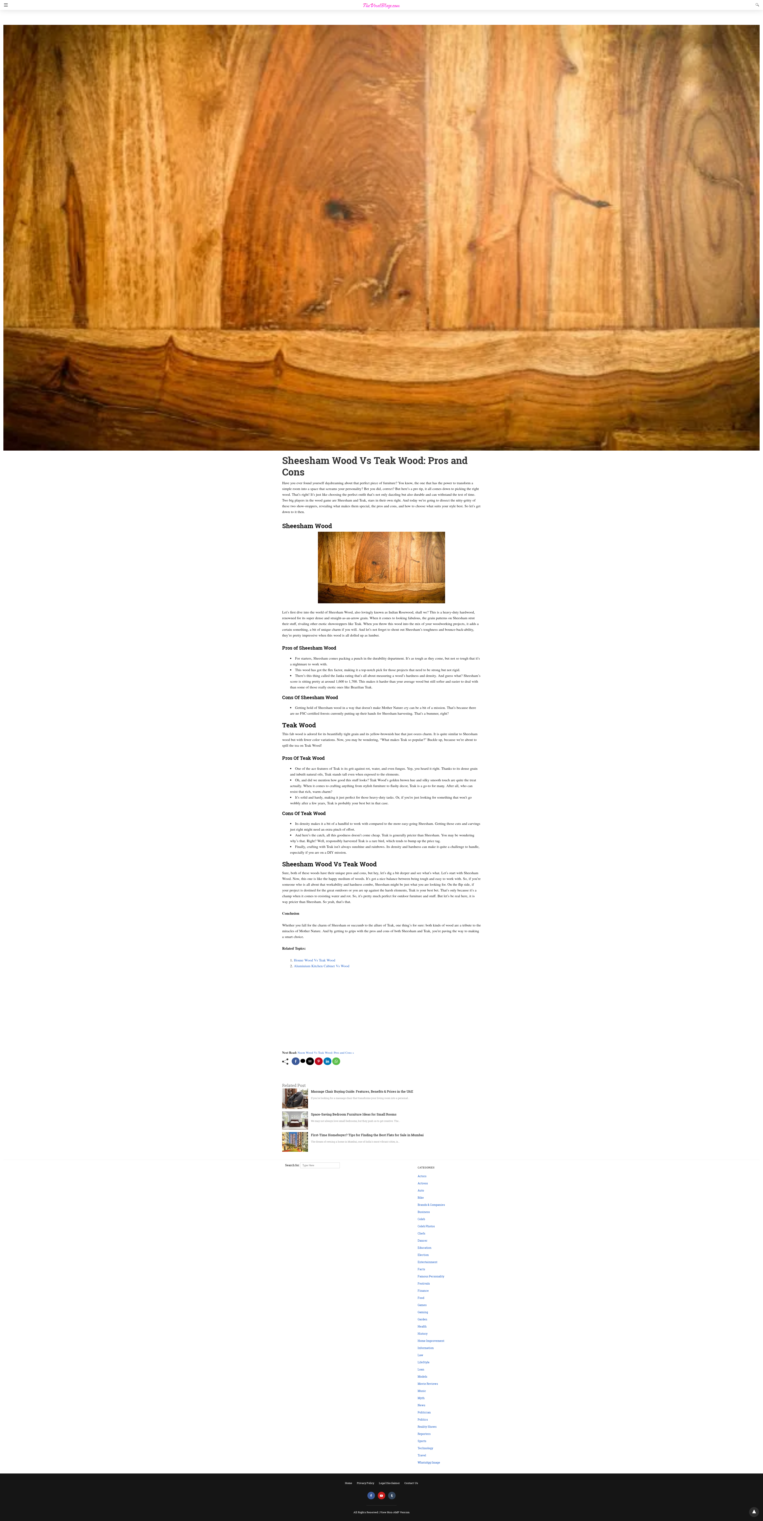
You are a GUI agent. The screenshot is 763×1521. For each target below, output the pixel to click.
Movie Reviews (428, 1384)
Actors (422, 1176)
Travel (422, 1455)
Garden (422, 1319)
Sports (422, 1441)
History (423, 1333)
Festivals (424, 1283)
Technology (425, 1448)
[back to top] (754, 1512)
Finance (423, 1291)
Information (426, 1348)
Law (420, 1355)
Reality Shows (427, 1427)
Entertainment (427, 1262)
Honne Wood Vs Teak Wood (314, 960)
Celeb (421, 1219)
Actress (423, 1183)
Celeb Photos (426, 1226)
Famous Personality (431, 1276)
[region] (380, 18)
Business (424, 1212)
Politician (424, 1412)
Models (422, 1376)
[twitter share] (302, 1061)
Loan (421, 1369)
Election (423, 1255)
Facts (421, 1269)
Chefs (421, 1233)
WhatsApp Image (429, 1462)
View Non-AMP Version (395, 1512)
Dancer (422, 1240)
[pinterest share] (319, 1061)
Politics (423, 1419)
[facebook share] (296, 1061)
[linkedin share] (327, 1061)
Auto (421, 1190)
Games (422, 1305)
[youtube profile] (381, 1495)
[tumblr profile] (392, 1495)
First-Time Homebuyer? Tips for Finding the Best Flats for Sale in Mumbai (367, 1135)
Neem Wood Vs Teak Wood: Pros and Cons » (326, 1052)
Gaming (423, 1312)
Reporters (424, 1434)
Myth (421, 1398)
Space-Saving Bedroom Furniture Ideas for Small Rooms (353, 1114)
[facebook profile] (371, 1495)
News (421, 1405)
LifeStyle (424, 1362)
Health (422, 1326)
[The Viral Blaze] (381, 3)
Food (421, 1298)
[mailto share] (310, 1061)
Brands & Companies (431, 1205)
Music (422, 1391)
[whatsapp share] (336, 1061)
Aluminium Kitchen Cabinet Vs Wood (321, 965)
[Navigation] (5, 5)
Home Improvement (431, 1341)
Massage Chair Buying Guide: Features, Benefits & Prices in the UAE (362, 1091)
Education (424, 1248)
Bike (421, 1197)
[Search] (756, 4)
